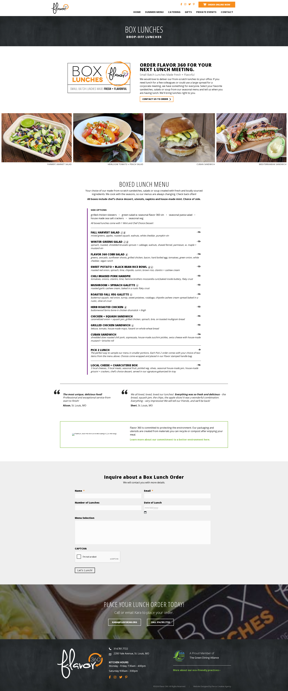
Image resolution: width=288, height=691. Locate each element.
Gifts (188, 12)
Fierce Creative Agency (221, 686)
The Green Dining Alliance (204, 657)
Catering (174, 12)
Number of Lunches (87, 502)
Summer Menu (154, 12)
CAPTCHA (81, 548)
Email (148, 490)
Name (80, 490)
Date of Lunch (153, 502)
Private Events (206, 12)
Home (137, 12)
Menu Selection (84, 518)
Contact (227, 12)
